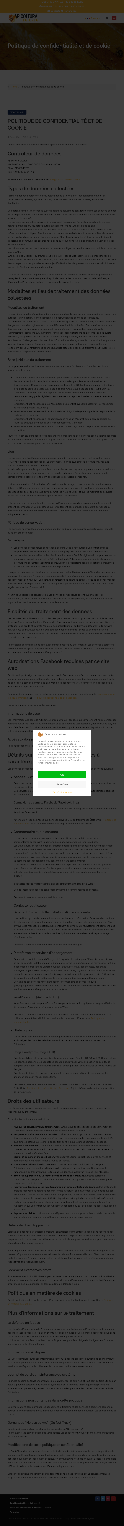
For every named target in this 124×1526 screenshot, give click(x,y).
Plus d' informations (62, 792)
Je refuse (62, 784)
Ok (62, 774)
